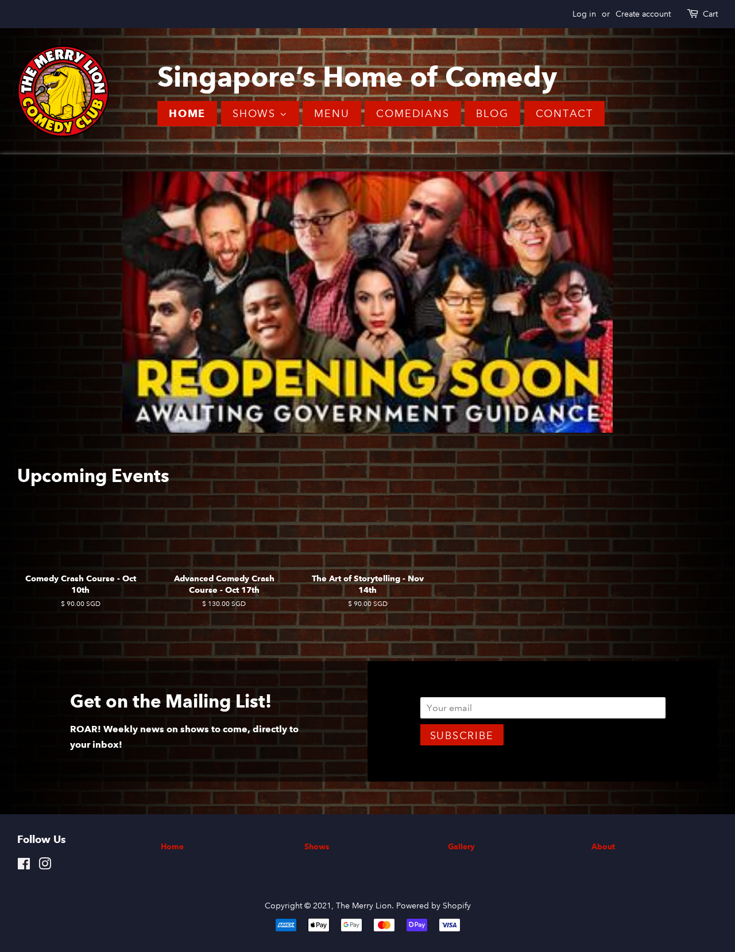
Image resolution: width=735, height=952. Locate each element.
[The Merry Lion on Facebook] (23, 868)
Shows (256, 113)
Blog (492, 113)
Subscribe (462, 738)
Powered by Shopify (433, 908)
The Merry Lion (364, 908)
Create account (643, 14)
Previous (42, 303)
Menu (331, 113)
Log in (584, 14)
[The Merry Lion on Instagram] (44, 868)
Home (187, 113)
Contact (565, 113)
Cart (710, 14)
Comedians (412, 113)
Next (693, 303)
